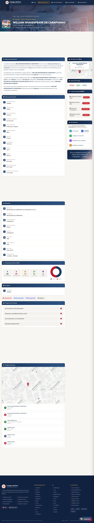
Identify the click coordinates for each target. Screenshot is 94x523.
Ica (36, 509)
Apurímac (37, 492)
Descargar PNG (31, 298)
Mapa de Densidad (76, 494)
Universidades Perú (76, 490)
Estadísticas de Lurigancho (79, 140)
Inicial (72, 508)
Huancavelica (38, 505)
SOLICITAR (85, 103)
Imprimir (42, 298)
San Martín (56, 505)
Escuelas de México (7, 501)
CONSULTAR (85, 109)
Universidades (70, 2)
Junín (36, 511)
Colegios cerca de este (78, 135)
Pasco (54, 498)
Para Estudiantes (57, 2)
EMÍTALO (86, 97)
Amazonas (37, 487)
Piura (54, 501)
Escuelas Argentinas (7, 499)
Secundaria (84, 508)
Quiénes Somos (75, 498)
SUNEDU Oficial (75, 503)
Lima (18, 16)
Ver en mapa (75, 131)
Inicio (34, 2)
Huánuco (37, 507)
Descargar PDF (7, 298)
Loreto (55, 492)
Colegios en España (22, 503)
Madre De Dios (57, 494)
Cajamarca (38, 498)
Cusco (37, 503)
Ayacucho (37, 496)
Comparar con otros (86, 131)
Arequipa (37, 494)
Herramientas (82, 2)
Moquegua (56, 496)
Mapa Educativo (75, 492)
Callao (36, 501)
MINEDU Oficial (75, 501)
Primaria (77, 508)
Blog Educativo (75, 505)
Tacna (54, 507)
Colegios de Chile (7, 497)
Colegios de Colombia (23, 497)
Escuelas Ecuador (22, 499)
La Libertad (38, 514)
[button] (28, 384)
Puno (54, 503)
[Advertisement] (47, 44)
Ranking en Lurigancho (77, 145)
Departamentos (44, 2)
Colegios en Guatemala (23, 501)
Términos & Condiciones (75, 520)
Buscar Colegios (75, 487)
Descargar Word (19, 298)
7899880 (9, 292)
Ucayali (55, 511)
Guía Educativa (75, 496)
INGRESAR (85, 114)
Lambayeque (56, 487)
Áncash (37, 490)
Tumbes (55, 509)
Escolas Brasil (6, 503)
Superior (73, 511)
